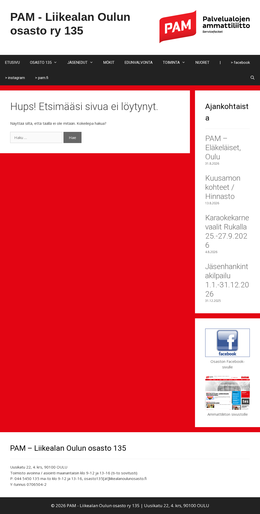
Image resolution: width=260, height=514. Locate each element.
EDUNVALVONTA (139, 62)
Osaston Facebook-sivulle (227, 364)
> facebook (240, 62)
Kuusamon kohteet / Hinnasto (222, 187)
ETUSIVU (12, 62)
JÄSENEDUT (77, 62)
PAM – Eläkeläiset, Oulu (223, 147)
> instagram (15, 77)
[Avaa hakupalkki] (252, 77)
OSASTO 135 (41, 62)
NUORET (202, 62)
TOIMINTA (171, 62)
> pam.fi (41, 77)
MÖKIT (109, 62)
